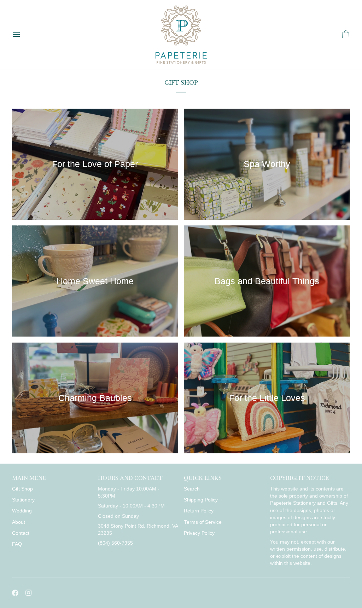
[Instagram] (28, 593)
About (18, 522)
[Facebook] (15, 593)
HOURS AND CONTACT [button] (130, 478)
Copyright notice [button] (299, 478)
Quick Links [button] (203, 478)
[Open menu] (22, 34)
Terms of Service (203, 522)
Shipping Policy (201, 500)
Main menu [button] (29, 478)
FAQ (17, 544)
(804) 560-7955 (115, 543)
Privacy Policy (199, 533)
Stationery (23, 500)
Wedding (22, 511)
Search (192, 489)
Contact (20, 533)
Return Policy (199, 511)
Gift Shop (22, 489)
